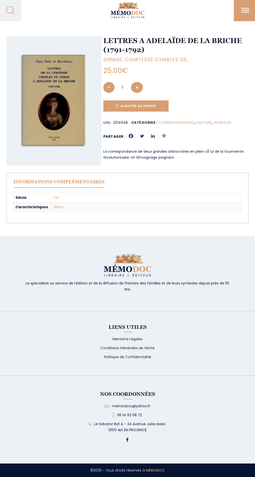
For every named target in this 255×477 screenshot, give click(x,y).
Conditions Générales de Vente (127, 347)
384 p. (58, 206)
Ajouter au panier (138, 106)
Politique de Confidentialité (127, 356)
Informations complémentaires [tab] (59, 181)
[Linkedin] (153, 136)
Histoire (204, 122)
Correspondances (176, 122)
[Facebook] (131, 136)
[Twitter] (142, 136)
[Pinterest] (164, 136)
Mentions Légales (127, 339)
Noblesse (222, 122)
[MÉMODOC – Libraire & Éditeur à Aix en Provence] (127, 13)
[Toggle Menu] (245, 10)
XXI (56, 197)
